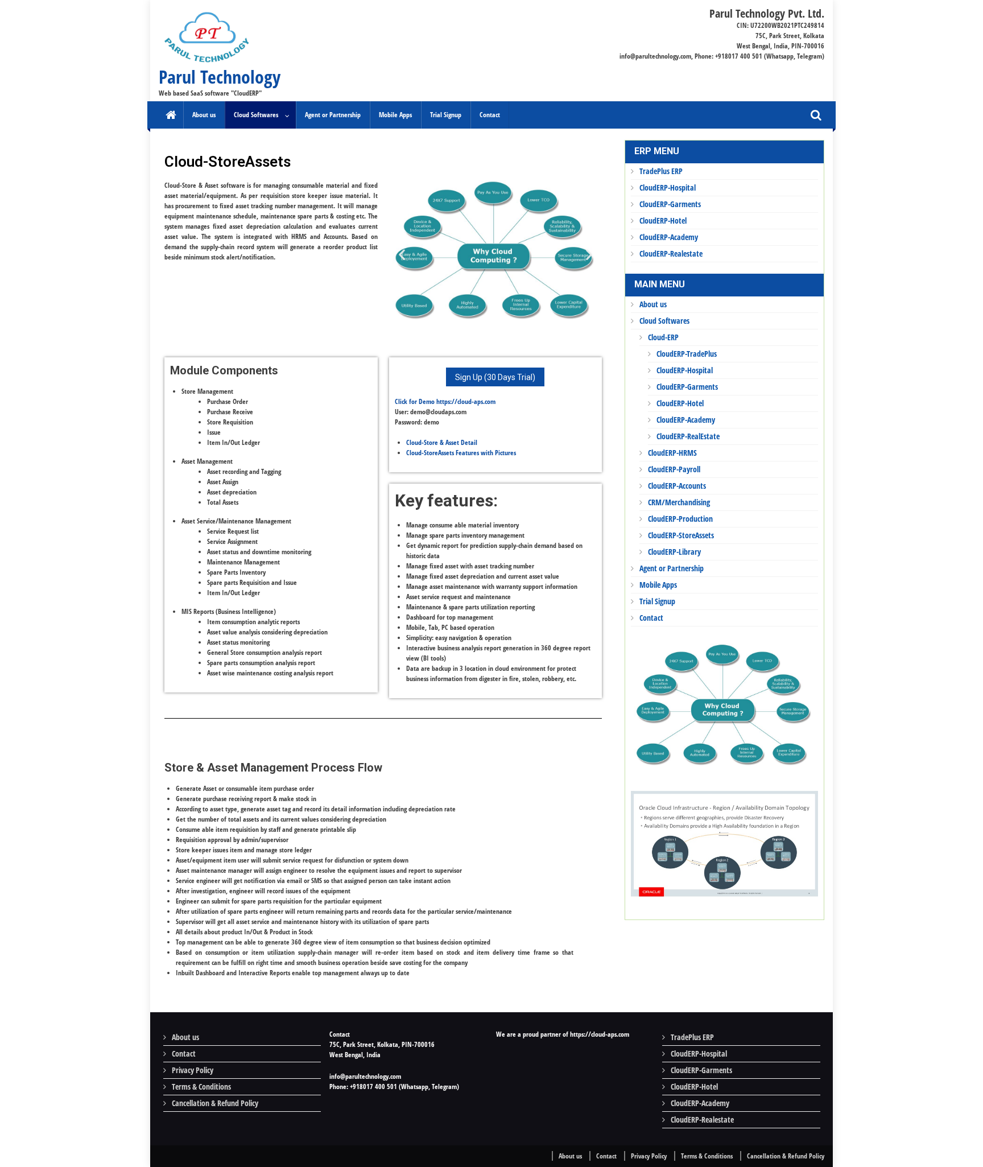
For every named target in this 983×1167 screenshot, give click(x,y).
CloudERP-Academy (668, 237)
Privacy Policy (192, 1070)
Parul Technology (219, 76)
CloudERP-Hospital (667, 187)
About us (204, 114)
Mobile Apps (395, 114)
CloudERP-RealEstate (688, 436)
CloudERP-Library (674, 551)
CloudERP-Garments (670, 204)
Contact (490, 114)
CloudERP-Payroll (674, 469)
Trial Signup (445, 114)
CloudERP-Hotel (663, 220)
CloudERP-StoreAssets (681, 535)
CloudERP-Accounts (677, 485)
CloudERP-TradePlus (686, 353)
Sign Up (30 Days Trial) (495, 377)
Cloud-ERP (663, 337)
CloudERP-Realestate (671, 253)
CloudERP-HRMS (672, 452)
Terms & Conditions (201, 1086)
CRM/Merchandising (679, 502)
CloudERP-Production (680, 518)
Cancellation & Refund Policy (215, 1103)
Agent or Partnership (333, 114)
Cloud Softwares (256, 114)
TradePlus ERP (661, 171)
